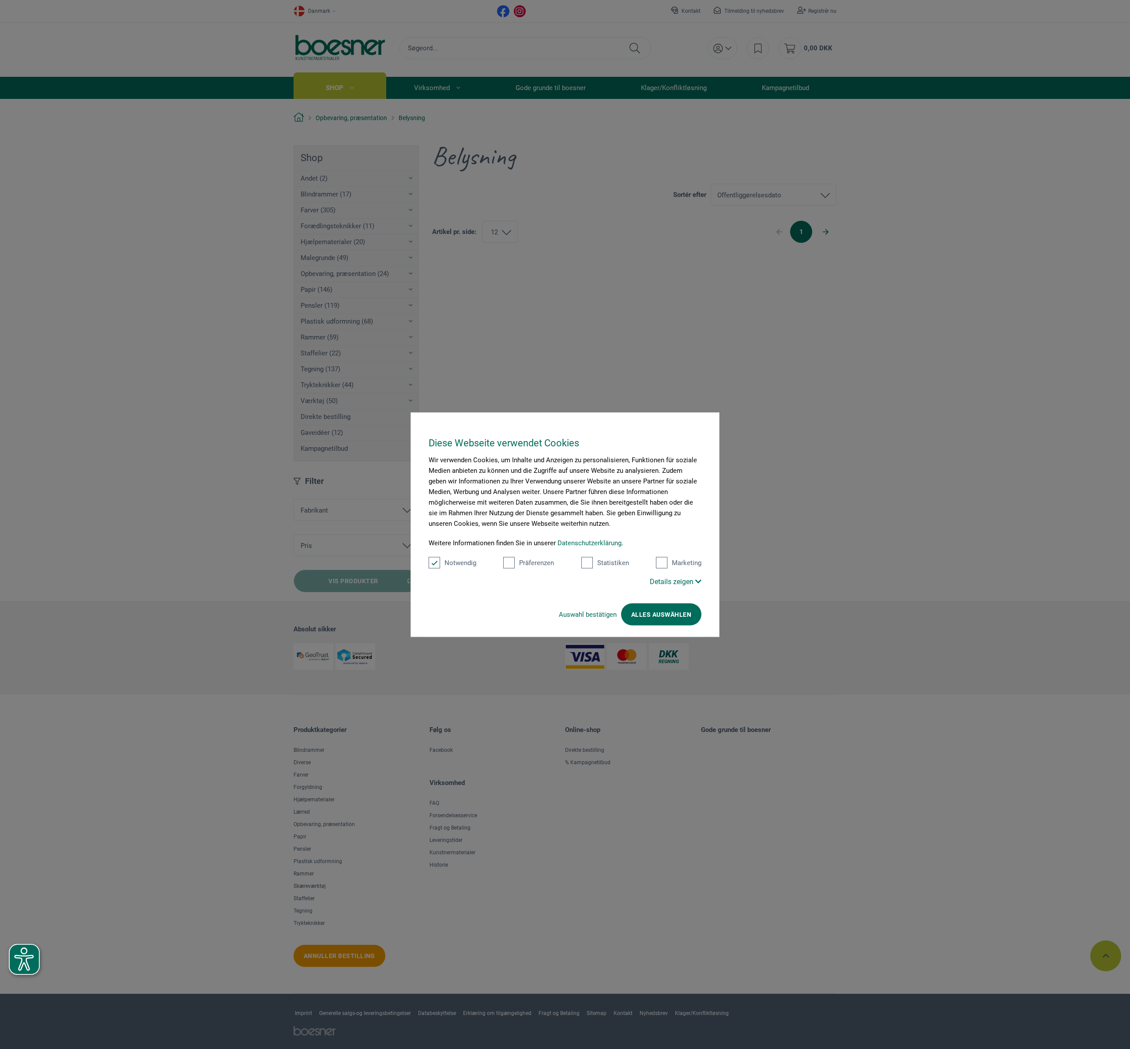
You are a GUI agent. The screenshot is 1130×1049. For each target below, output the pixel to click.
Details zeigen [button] (672, 581)
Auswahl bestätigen (588, 615)
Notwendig (460, 563)
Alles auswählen (661, 614)
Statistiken (613, 563)
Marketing (686, 563)
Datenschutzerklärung (589, 543)
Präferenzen (536, 563)
